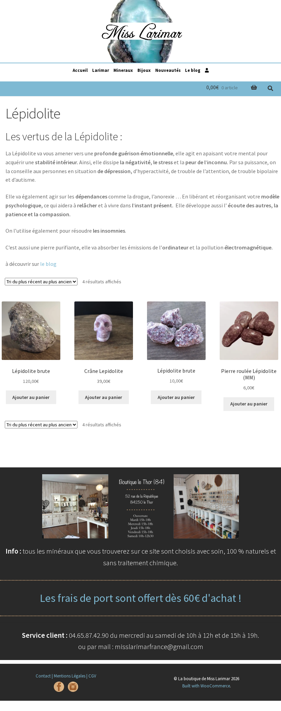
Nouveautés (168, 70)
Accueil (80, 70)
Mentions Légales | (70, 675)
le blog (48, 263)
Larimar (100, 70)
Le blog (192, 70)
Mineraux (123, 70)
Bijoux (144, 70)
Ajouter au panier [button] (30, 397)
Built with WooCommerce (206, 685)
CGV (92, 675)
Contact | (44, 675)
